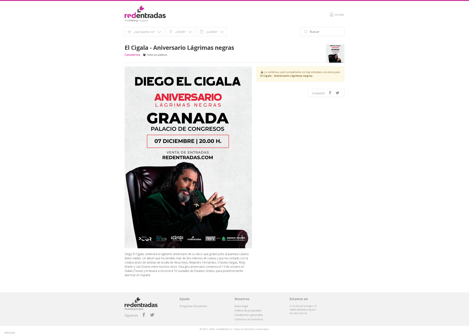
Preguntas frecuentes (193, 306)
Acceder (339, 14)
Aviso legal (241, 306)
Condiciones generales (248, 315)
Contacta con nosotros (248, 319)
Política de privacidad (247, 310)
